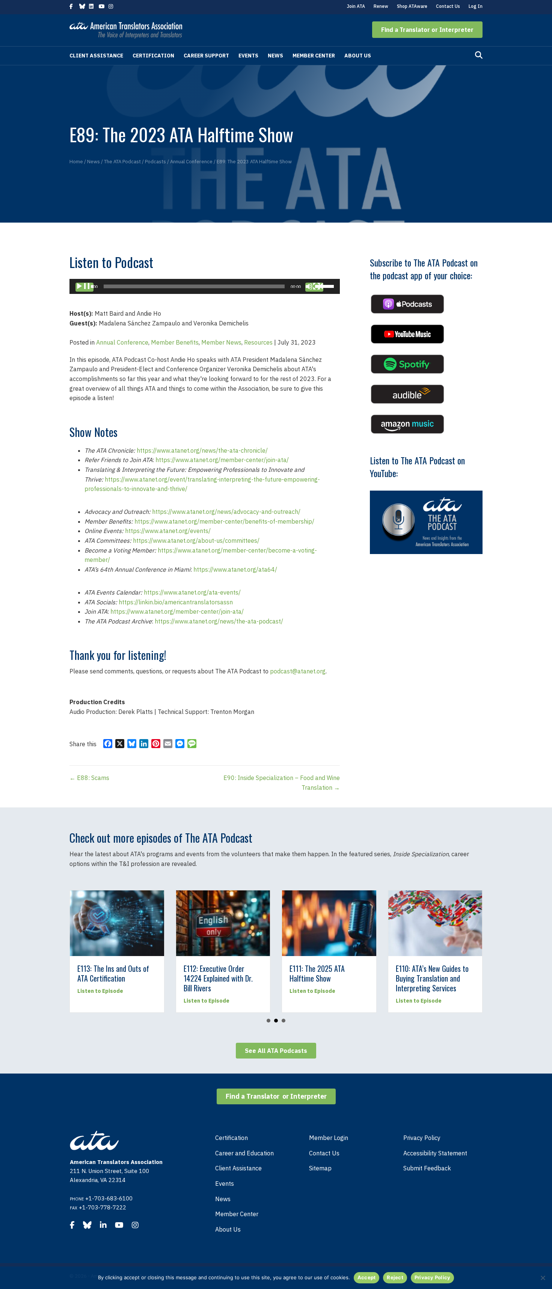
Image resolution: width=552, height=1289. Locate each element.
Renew (381, 6)
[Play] (84, 287)
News (275, 55)
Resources (258, 342)
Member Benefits (175, 342)
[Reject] (542, 1277)
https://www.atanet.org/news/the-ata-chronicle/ (202, 450)
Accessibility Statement (435, 1153)
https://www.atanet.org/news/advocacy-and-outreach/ (226, 511)
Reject (395, 1277)
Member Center (314, 55)
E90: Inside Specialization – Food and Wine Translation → (281, 782)
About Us (357, 55)
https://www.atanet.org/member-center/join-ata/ (222, 460)
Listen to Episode (100, 991)
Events (248, 55)
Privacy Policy (421, 1137)
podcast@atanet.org (298, 671)
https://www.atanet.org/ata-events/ (192, 592)
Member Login (328, 1137)
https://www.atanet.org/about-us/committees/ (196, 540)
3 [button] (283, 1020)
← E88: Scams (89, 778)
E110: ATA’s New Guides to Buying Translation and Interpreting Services (432, 978)
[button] (427, 29)
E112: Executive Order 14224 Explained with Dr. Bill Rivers (218, 978)
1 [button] (268, 1020)
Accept (366, 1277)
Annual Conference (122, 342)
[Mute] (314, 287)
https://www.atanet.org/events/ (168, 531)
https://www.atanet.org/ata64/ (235, 569)
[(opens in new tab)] (407, 303)
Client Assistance (96, 55)
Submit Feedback (427, 1168)
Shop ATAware (412, 6)
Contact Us (448, 6)
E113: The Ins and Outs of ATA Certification (113, 973)
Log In (476, 6)
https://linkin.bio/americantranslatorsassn (176, 602)
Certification (153, 55)
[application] (204, 286)
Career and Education (244, 1153)
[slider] (325, 285)
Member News (221, 342)
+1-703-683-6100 (109, 1198)
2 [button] (276, 1020)
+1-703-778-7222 (102, 1207)
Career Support (206, 55)
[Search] (479, 55)
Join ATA (356, 6)
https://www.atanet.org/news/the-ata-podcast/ (219, 621)
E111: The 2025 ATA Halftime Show (317, 973)
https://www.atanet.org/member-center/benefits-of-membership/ (224, 521)
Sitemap (320, 1168)
